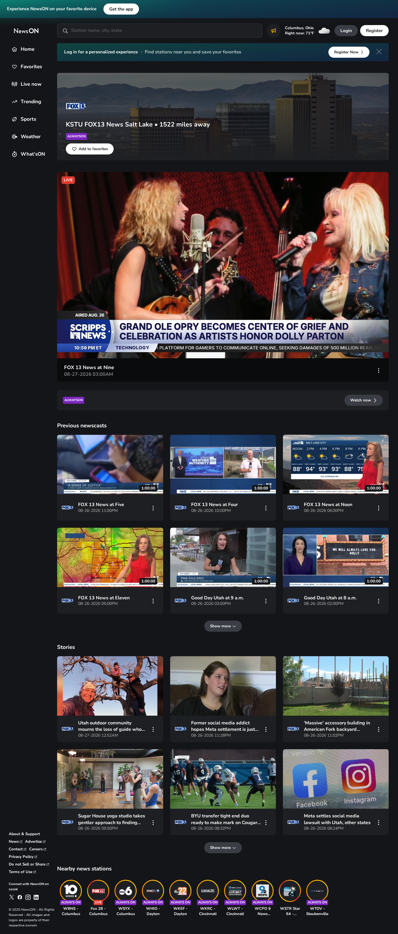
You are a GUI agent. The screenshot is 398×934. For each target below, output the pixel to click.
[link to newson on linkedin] (36, 897)
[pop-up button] (355, 347)
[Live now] (14, 84)
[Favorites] (14, 66)
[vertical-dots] (379, 370)
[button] (224, 266)
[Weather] (14, 136)
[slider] (97, 347)
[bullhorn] (274, 31)
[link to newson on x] (12, 897)
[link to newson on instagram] (28, 897)
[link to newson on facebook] (20, 897)
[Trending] (14, 101)
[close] (379, 51)
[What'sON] (14, 154)
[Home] (14, 49)
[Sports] (14, 119)
